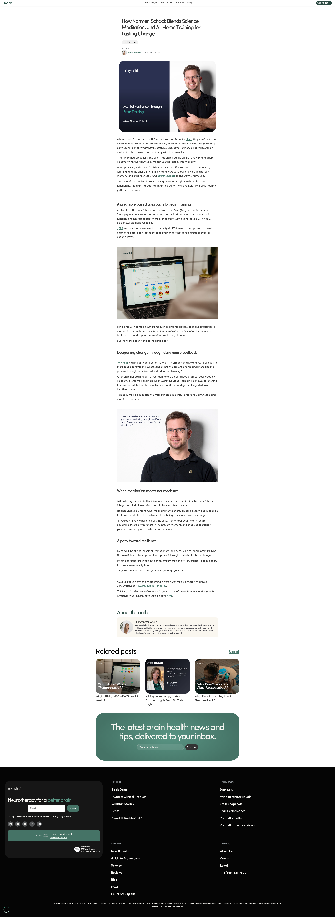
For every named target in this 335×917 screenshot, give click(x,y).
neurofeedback (166, 176)
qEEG (120, 228)
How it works (166, 3)
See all (234, 652)
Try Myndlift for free (58, 838)
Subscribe (73, 808)
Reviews (180, 3)
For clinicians (151, 3)
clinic (189, 139)
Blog (189, 3)
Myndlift (123, 363)
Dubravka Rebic (134, 52)
